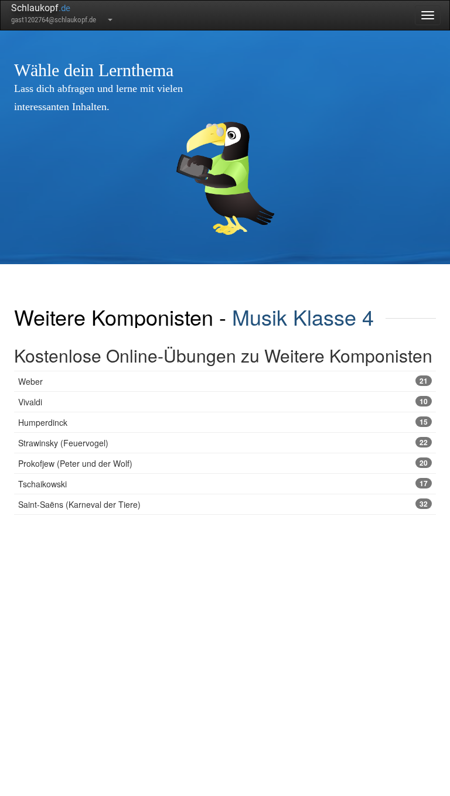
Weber (223, 381)
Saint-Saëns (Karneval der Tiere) (223, 504)
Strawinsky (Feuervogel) (223, 443)
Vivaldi (223, 402)
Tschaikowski (223, 484)
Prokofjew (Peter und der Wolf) (223, 463)
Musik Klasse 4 (303, 317)
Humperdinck (223, 422)
